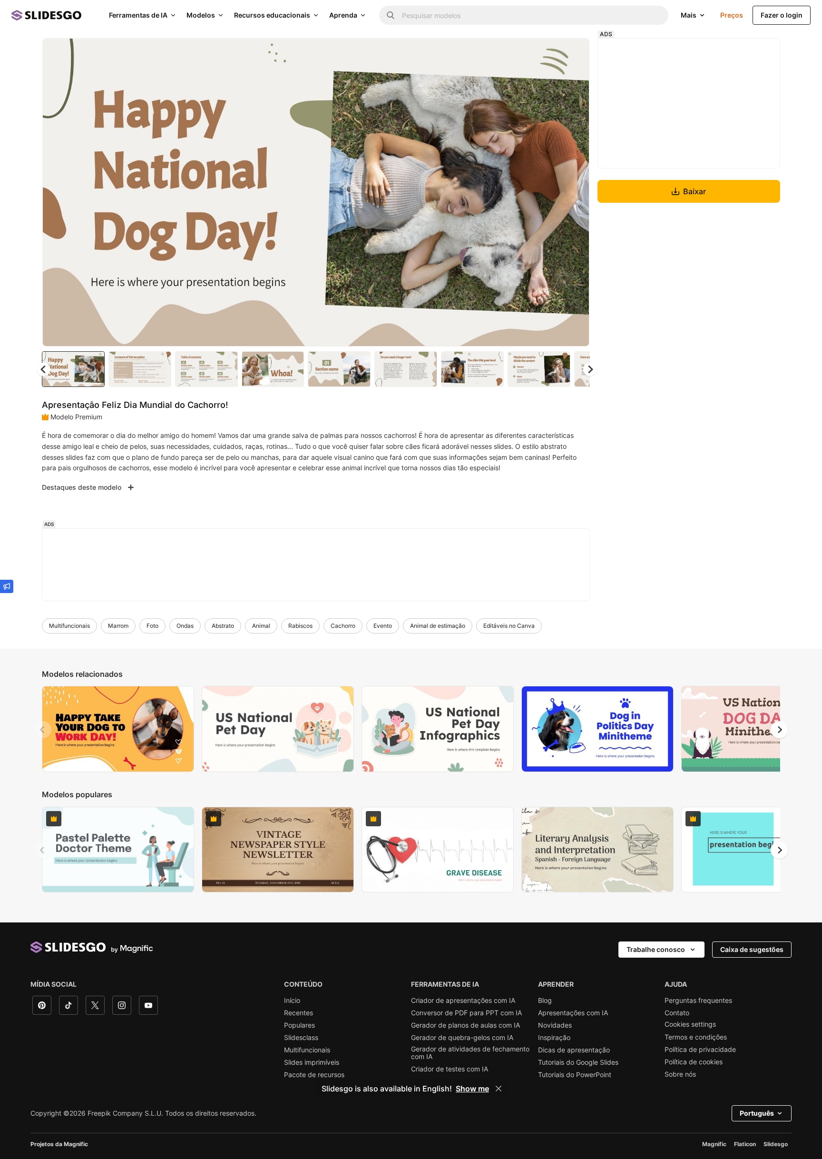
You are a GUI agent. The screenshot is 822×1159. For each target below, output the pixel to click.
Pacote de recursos (314, 1075)
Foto (152, 625)
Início (292, 1000)
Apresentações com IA (573, 1013)
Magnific (714, 1144)
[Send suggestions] (6, 586)
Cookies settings (690, 1024)
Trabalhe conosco (655, 949)
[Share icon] (573, 53)
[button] (589, 369)
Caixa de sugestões (751, 949)
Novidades (555, 1025)
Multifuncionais (69, 625)
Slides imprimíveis (311, 1062)
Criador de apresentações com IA (463, 1000)
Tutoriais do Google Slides (578, 1062)
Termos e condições (696, 1037)
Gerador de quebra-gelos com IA (462, 1037)
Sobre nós (680, 1074)
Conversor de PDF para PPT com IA (466, 1013)
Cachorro (343, 625)
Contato (677, 1013)
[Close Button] (498, 1088)
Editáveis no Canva (509, 625)
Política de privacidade (700, 1049)
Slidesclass (301, 1037)
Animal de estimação (437, 625)
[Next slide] (575, 192)
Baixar (694, 191)
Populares (299, 1025)
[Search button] (390, 15)
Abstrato (223, 625)
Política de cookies (694, 1062)
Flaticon (745, 1144)
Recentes (298, 1013)
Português (757, 1113)
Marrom (118, 625)
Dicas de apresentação (574, 1050)
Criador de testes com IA (449, 1069)
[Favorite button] (548, 53)
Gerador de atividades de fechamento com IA (470, 1052)
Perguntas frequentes (698, 1000)
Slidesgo (775, 1144)
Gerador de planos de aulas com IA (465, 1025)
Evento (382, 625)
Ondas (185, 625)
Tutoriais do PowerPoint (574, 1075)
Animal (261, 625)
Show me (472, 1088)
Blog (545, 1000)
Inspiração (554, 1037)
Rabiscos (300, 625)
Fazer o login (781, 15)
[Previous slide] (42, 729)
